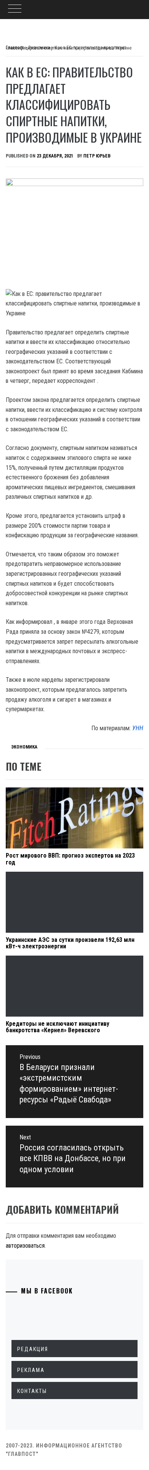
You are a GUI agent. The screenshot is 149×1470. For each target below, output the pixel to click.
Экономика (24, 747)
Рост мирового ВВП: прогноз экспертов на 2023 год (70, 859)
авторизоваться (25, 1245)
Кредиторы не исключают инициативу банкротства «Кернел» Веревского (57, 1027)
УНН (137, 728)
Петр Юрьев (96, 156)
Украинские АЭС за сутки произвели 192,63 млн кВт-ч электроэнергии (70, 943)
